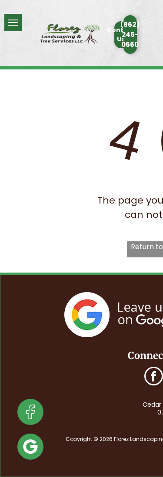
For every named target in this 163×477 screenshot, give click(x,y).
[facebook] (153, 377)
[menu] (13, 22)
